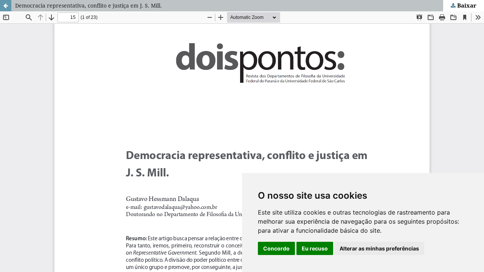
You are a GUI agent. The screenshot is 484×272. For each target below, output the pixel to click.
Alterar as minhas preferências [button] (379, 248)
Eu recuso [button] (315, 248)
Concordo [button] (276, 248)
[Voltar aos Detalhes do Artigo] (5, 5)
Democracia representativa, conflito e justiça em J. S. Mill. (88, 5)
